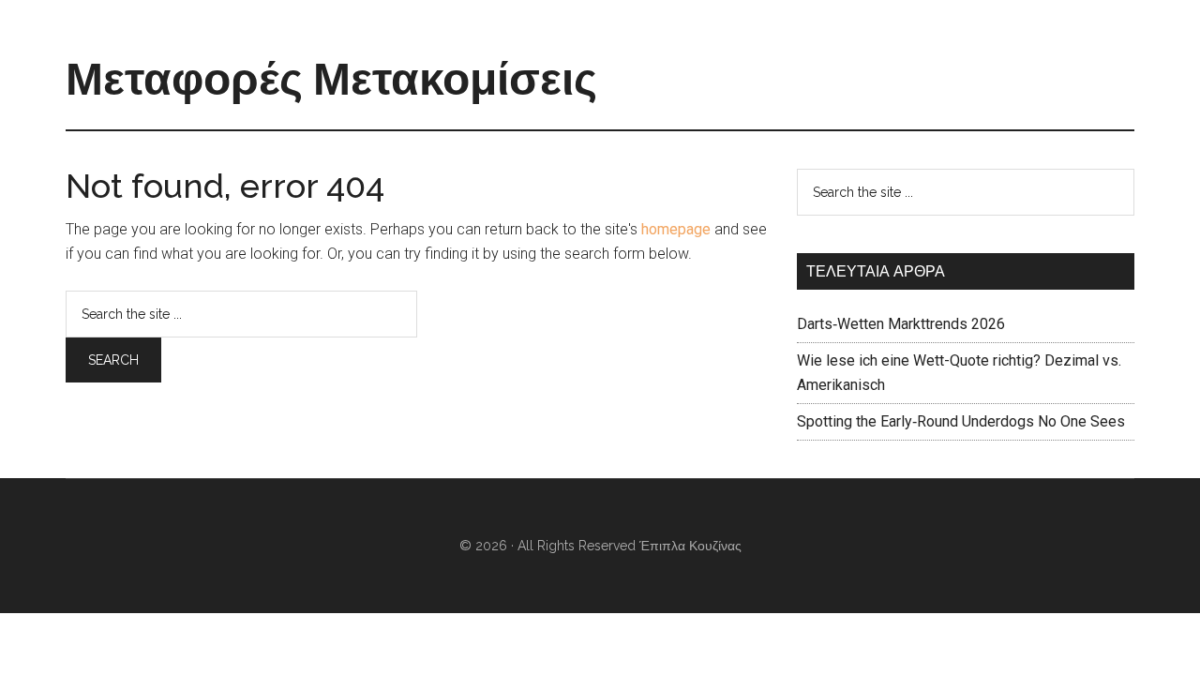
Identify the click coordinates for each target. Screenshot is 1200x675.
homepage (676, 229)
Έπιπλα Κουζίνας (690, 545)
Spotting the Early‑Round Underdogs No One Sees (961, 421)
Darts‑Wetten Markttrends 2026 (901, 324)
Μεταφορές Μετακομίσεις (331, 78)
